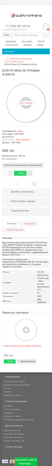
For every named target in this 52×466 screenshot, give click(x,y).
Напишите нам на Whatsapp (26, 461)
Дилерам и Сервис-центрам (17, 385)
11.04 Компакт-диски (14, 61)
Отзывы (7, 388)
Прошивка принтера (13, 437)
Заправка (27, 45)
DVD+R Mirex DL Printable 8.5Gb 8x (22, 346)
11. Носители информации (19, 58)
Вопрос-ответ (15, 230)
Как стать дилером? (9, 159)
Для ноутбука (11, 45)
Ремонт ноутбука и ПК (14, 441)
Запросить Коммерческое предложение (23, 165)
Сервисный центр (12, 430)
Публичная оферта (13, 395)
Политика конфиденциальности (19, 419)
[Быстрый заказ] (29, 173)
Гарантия (8, 413)
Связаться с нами (12, 416)
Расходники (10, 41)
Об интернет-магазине (14, 381)
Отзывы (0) (30, 223)
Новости (8, 392)
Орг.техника (26, 41)
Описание (12, 223)
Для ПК (40, 41)
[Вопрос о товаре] (34, 184)
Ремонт (40, 45)
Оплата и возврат (12, 409)
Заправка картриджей (14, 434)
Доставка (8, 406)
